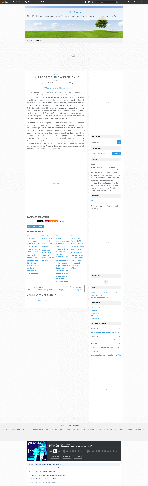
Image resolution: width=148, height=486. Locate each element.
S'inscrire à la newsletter (35, 226)
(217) (94, 316)
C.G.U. (79, 429)
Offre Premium (107, 429)
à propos (79, 456)
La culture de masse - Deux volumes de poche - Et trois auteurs (116, 340)
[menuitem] (29, 40)
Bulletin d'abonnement (99, 298)
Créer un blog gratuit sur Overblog (38, 429)
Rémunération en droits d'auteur (92, 429)
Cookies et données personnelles (123, 429)
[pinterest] (92, 2)
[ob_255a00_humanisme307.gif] (56, 88)
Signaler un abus (70, 429)
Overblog (86, 425)
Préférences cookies (140, 429)
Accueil (29, 40)
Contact (39, 40)
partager (67, 456)
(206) (95, 318)
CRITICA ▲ (74, 12)
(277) (95, 310)
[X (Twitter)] (89, 2)
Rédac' (105, 206)
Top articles (53, 429)
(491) (95, 308)
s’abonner (56, 456)
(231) (95, 313)
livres (55, 74)
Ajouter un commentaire (43, 300)
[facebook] (85, 2)
